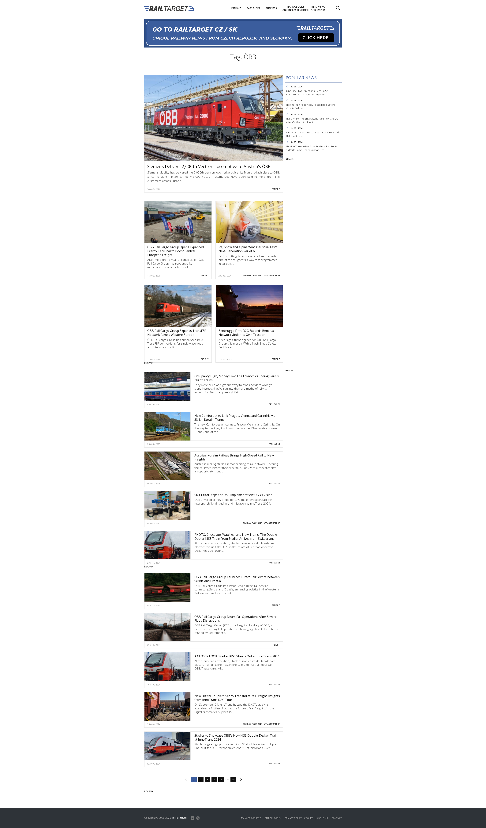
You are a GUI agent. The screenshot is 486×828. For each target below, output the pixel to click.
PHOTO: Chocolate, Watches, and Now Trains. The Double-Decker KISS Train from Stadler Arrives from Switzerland (236, 536)
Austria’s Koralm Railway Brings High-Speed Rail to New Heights (234, 457)
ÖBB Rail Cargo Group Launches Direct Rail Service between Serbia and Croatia (237, 579)
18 (233, 779)
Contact (337, 818)
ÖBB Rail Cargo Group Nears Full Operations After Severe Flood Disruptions (235, 619)
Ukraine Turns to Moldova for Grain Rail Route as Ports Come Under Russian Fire (312, 148)
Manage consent (251, 818)
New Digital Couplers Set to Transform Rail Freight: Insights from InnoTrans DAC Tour (237, 698)
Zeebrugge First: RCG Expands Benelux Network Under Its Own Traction (246, 333)
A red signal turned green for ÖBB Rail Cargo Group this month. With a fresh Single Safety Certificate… (247, 343)
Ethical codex (273, 818)
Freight (276, 189)
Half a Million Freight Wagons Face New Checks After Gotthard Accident (312, 120)
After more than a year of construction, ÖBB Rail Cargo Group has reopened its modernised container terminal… (175, 263)
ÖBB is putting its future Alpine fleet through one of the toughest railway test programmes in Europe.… (248, 259)
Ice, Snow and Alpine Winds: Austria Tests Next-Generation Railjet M (248, 249)
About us (322, 818)
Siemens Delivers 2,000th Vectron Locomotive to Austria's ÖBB (209, 166)
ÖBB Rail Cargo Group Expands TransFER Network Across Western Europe (176, 333)
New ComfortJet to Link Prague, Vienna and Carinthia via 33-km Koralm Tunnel (234, 418)
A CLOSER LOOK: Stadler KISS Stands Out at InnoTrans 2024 (236, 656)
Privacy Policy (293, 818)
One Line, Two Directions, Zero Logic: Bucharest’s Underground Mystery (307, 92)
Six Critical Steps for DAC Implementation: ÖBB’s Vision (233, 495)
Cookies (308, 818)
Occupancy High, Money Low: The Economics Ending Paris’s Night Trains (236, 378)
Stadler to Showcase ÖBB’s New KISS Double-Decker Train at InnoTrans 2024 (236, 737)
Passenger (274, 404)
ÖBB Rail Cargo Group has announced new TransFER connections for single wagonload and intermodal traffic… (175, 343)
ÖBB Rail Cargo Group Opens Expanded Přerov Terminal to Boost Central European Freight (175, 251)
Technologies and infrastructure (261, 275)
